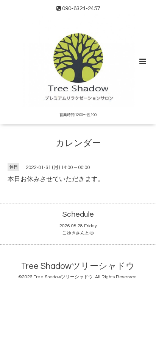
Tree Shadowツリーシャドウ (78, 266)
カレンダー (78, 143)
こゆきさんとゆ (78, 233)
